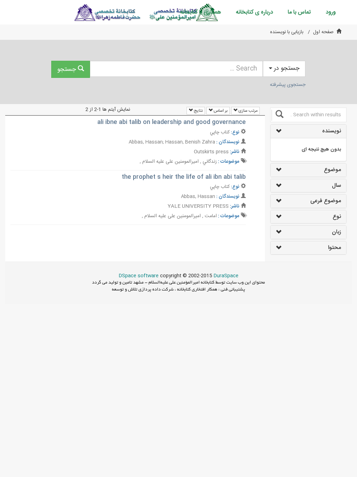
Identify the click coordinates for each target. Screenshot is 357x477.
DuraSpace (225, 276)
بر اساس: (220, 110)
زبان (336, 232)
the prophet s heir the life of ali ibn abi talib (184, 177)
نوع (337, 217)
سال (336, 186)
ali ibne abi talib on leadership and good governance (171, 122)
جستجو (67, 69)
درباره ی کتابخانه (254, 12)
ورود (331, 12)
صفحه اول (323, 32)
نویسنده (331, 131)
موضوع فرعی (325, 201)
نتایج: (198, 110)
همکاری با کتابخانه (200, 12)
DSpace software (139, 276)
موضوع (332, 170)
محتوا (334, 248)
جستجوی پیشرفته (287, 85)
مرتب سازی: (247, 110)
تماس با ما (299, 12)
